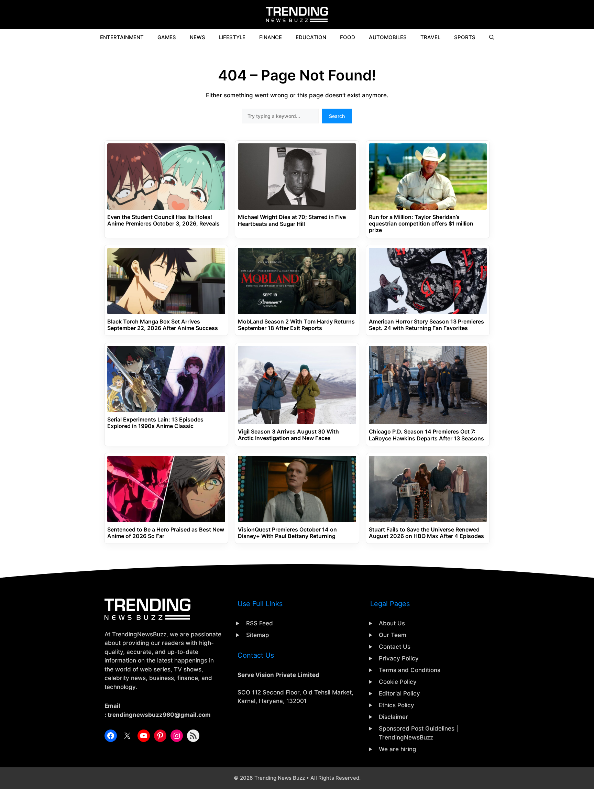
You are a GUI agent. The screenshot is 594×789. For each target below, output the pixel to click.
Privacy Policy (399, 658)
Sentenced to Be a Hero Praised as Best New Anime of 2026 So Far (165, 532)
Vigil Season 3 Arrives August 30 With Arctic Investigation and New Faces (288, 434)
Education (311, 37)
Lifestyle (232, 37)
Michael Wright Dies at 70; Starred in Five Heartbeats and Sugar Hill (292, 220)
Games (166, 37)
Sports (464, 37)
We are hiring (397, 749)
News (197, 37)
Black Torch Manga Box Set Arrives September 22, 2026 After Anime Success (162, 324)
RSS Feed (259, 623)
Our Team (392, 635)
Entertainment (122, 37)
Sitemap (257, 635)
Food (347, 37)
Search (337, 116)
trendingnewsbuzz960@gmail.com (159, 714)
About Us (392, 623)
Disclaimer (393, 716)
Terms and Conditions (409, 670)
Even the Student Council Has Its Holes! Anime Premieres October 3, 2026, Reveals (163, 220)
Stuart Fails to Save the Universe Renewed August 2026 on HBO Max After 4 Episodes (426, 532)
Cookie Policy (398, 681)
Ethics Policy (396, 705)
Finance (270, 37)
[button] (491, 37)
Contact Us (394, 646)
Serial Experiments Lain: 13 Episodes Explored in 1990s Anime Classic (155, 422)
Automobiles (388, 37)
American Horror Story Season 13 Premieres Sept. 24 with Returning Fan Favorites (426, 324)
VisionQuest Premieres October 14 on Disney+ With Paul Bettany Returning (287, 532)
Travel (430, 37)
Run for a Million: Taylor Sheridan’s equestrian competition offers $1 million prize (421, 223)
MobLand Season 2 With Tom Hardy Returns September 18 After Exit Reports (296, 324)
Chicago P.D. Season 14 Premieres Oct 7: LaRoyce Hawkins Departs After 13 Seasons (426, 434)
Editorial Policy (399, 693)
